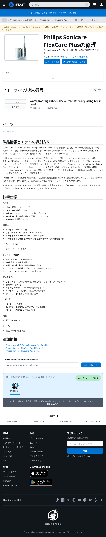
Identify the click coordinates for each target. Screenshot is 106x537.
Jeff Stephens (57, 56)
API (4, 460)
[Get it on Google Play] (41, 482)
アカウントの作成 (67, 12)
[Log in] (101, 4)
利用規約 (7, 480)
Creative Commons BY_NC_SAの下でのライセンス (60, 532)
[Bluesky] (90, 500)
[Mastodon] (85, 500)
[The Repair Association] (101, 500)
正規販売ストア (36, 456)
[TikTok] (57, 500)
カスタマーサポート (12, 442)
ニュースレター (10, 456)
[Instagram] (73, 500)
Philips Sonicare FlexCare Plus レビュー (24, 351)
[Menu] (4, 4)
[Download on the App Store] (39, 473)
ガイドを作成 (53, 61)
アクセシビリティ (11, 472)
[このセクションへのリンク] (1, 142)
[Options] (4, 20)
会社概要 (7, 438)
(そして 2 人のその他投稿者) (75, 56)
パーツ (8, 123)
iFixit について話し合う (13, 447)
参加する (34, 447)
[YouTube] (79, 500)
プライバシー (9, 476)
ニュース (34, 442)
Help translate (9, 500)
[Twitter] (68, 500)
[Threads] (95, 500)
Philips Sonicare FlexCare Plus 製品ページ (25, 348)
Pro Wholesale (36, 451)
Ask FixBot (88, 365)
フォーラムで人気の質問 (23, 89)
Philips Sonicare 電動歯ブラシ (23, 20)
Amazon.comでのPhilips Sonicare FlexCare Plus (27, 345)
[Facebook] (62, 500)
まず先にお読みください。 (81, 456)
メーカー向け (35, 460)
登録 (85, 451)
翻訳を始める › (53, 404)
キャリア (7, 451)
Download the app (40, 466)
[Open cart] (94, 4)
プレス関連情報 (36, 438)
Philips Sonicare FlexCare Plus (53, 20)
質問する (97, 90)
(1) (11, 131)
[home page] (17, 4)
